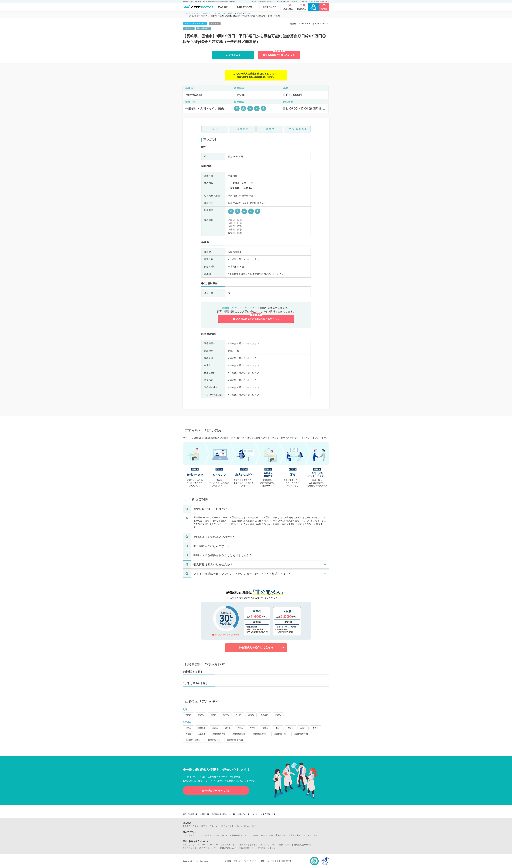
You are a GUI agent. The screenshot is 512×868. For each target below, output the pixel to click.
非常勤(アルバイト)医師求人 (223, 13)
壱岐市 (290, 728)
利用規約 (204, 814)
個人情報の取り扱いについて (222, 814)
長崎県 (239, 13)
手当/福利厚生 (298, 129)
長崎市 (188, 728)
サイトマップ (257, 814)
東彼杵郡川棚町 (280, 734)
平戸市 (253, 728)
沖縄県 (278, 715)
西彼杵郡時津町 (238, 734)
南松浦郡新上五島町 (235, 740)
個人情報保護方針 (285, 861)
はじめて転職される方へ (208, 835)
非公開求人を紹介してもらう (256, 647)
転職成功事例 (295, 835)
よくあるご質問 (310, 835)
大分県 (238, 715)
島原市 (215, 728)
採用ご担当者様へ (189, 814)
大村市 (240, 728)
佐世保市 (201, 728)
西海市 (315, 728)
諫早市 (228, 728)
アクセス (237, 861)
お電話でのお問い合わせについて (319, 1)
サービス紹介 (189, 835)
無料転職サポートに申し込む (216, 790)
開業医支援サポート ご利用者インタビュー (258, 848)
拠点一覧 (294, 1)
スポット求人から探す (246, 826)
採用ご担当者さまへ (283, 1)
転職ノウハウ (189, 845)
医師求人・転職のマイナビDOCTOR (197, 13)
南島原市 (201, 734)
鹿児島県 (264, 715)
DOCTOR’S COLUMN (207, 845)
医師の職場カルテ (228, 848)
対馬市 (278, 728)
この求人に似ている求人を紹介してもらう (257, 319)
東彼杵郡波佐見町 (301, 734)
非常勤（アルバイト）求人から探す (217, 826)
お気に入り (234, 55)
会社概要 (228, 861)
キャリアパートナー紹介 (264, 835)
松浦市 (265, 728)
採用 (262, 861)
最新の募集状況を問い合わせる (279, 55)
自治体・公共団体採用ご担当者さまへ (263, 1)
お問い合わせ (242, 814)
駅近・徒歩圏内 (203, 28)
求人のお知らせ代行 (208, 848)
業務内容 (243, 129)
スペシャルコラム (268, 845)
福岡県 (188, 715)
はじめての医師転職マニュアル (236, 835)
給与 (215, 129)
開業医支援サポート (303, 845)
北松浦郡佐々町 (213, 740)
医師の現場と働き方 (248, 845)
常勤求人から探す (191, 826)
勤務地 (270, 129)
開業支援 (270, 814)
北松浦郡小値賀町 (192, 740)
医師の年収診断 (190, 848)
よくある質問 (303, 1)
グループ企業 (271, 861)
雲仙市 (247, 13)
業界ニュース (285, 845)
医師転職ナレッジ (229, 845)
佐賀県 (201, 715)
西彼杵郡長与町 (218, 734)
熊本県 (226, 715)
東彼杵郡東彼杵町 (259, 734)
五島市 (303, 728)
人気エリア (188, 28)
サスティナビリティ (250, 861)
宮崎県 (251, 715)
